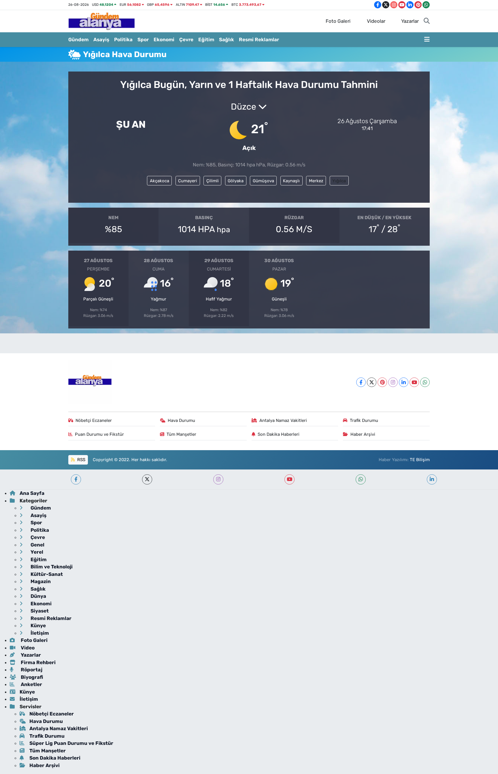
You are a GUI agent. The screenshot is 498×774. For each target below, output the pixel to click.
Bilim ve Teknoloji (51, 567)
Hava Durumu (181, 420)
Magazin (40, 581)
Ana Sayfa (32, 493)
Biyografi (31, 677)
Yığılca (339, 180)
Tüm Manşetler (181, 434)
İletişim (39, 633)
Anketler (31, 684)
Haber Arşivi (362, 434)
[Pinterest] (382, 382)
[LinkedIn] (403, 382)
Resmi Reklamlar (259, 39)
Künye (37, 625)
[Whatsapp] (425, 382)
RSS (80, 459)
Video (27, 648)
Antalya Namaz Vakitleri (283, 420)
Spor (143, 39)
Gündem (78, 39)
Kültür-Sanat (46, 574)
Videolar (376, 21)
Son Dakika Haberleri (278, 434)
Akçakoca (159, 180)
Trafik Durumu (364, 420)
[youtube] (289, 479)
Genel (36, 545)
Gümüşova (263, 180)
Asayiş (101, 39)
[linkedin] (432, 479)
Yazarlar (410, 21)
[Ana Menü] (427, 40)
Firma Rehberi (38, 662)
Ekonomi (164, 39)
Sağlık (226, 39)
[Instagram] (393, 382)
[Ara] (427, 21)
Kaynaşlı (291, 180)
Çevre (186, 39)
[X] (371, 382)
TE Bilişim (420, 459)
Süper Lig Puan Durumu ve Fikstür (71, 743)
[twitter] (147, 479)
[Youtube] (414, 382)
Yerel (36, 552)
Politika (123, 39)
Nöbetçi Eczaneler (94, 420)
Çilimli (212, 180)
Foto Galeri (338, 21)
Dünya (37, 596)
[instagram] (218, 479)
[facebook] (76, 479)
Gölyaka (236, 180)
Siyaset (39, 611)
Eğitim (206, 39)
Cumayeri (187, 180)
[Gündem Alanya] (101, 21)
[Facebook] (361, 382)
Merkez (316, 180)
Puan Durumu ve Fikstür (99, 434)
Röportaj (31, 669)
